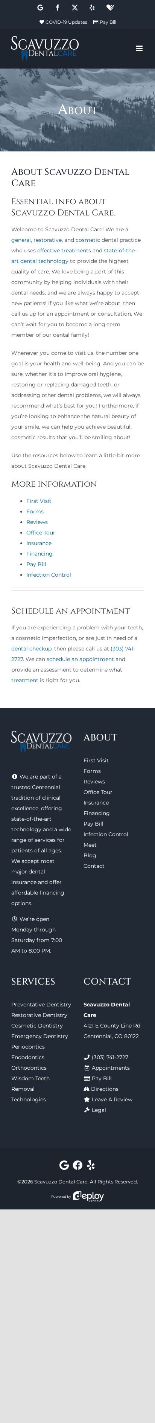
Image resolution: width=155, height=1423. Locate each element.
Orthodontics (29, 1067)
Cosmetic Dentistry (37, 1025)
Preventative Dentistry (41, 1004)
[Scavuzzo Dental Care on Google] (64, 1167)
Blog (90, 855)
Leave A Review (112, 1099)
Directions (105, 1089)
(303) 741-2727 (110, 1057)
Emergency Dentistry (39, 1036)
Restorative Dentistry (39, 1015)
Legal (99, 1110)
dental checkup (31, 648)
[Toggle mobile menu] (140, 48)
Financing (39, 553)
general (21, 240)
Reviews (37, 522)
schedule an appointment (80, 659)
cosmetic (88, 240)
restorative (47, 240)
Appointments (111, 1067)
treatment (24, 680)
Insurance (39, 543)
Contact (94, 866)
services (45, 840)
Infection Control (48, 574)
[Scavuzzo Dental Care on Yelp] (91, 1167)
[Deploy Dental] (88, 1196)
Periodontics (28, 1046)
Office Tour (40, 532)
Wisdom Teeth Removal (30, 1083)
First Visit (39, 501)
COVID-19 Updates (66, 22)
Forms (35, 511)
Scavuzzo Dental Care (61, 1182)
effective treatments (64, 250)
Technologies (28, 1099)
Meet (90, 844)
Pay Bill (108, 22)
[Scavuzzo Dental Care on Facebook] (77, 1167)
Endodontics (27, 1057)
